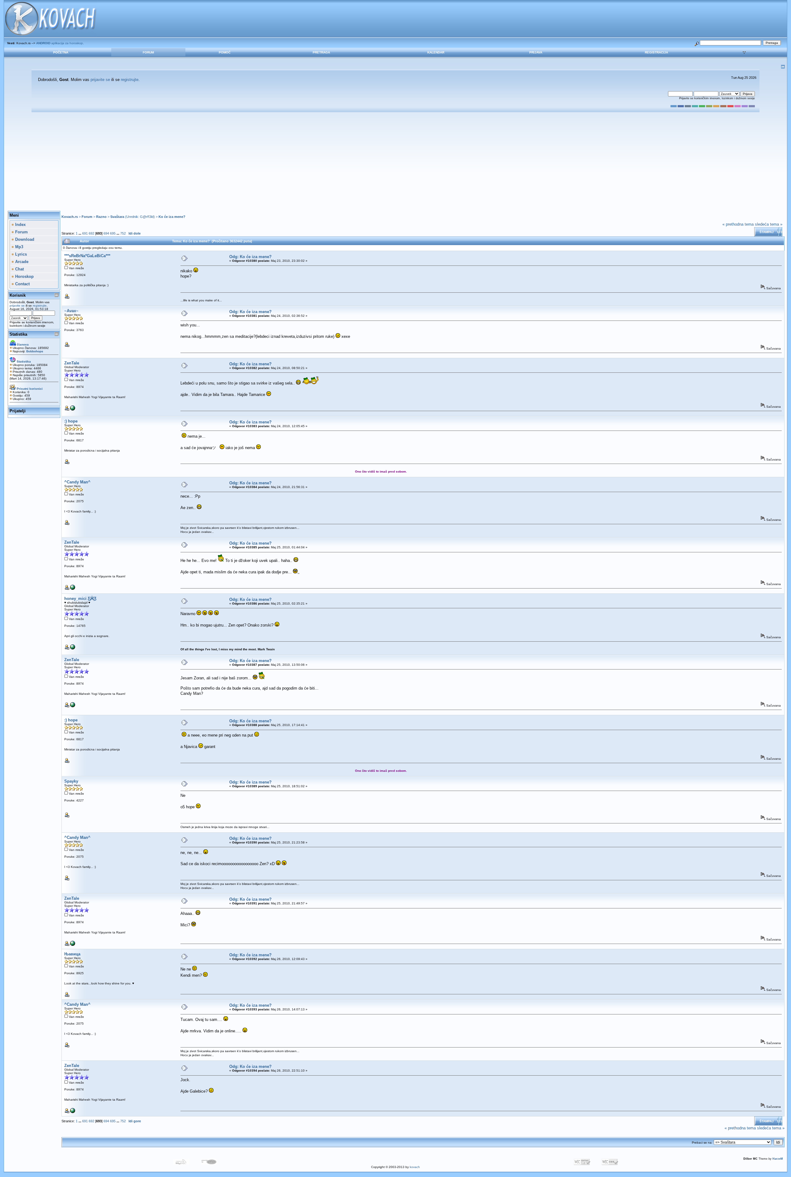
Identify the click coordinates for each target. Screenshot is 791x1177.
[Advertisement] (395, 161)
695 (113, 233)
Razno (101, 217)
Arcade (21, 261)
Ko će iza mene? (172, 217)
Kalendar (435, 52)
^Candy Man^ (77, 482)
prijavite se (100, 79)
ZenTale (71, 363)
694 (106, 233)
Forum (148, 52)
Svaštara (117, 217)
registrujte (129, 79)
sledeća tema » (768, 224)
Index (20, 224)
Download (24, 239)
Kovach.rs (69, 217)
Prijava (535, 52)
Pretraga (321, 52)
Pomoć (225, 52)
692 (91, 233)
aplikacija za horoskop (59, 43)
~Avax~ (71, 310)
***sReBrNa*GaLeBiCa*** (87, 255)
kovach (415, 1167)
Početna (60, 52)
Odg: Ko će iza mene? (250, 256)
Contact (22, 284)
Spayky (71, 781)
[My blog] (72, 648)
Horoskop (24, 276)
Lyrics (20, 254)
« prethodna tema (738, 224)
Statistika (18, 334)
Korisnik (18, 295)
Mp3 (18, 246)
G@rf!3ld (147, 217)
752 (123, 233)
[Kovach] (72, 409)
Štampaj (766, 232)
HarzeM (777, 1158)
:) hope (71, 421)
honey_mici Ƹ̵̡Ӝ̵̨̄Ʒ (80, 598)
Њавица (72, 954)
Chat (19, 269)
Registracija (656, 52)
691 (85, 233)
